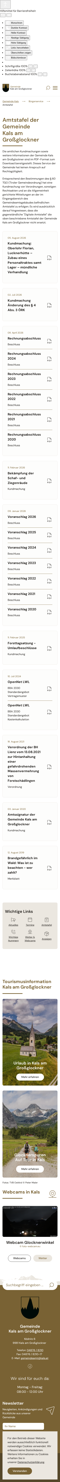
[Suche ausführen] (52, 1285)
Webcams (19, 1258)
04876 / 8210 (35, 1350)
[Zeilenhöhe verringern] (28, 70)
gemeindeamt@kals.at (34, 1358)
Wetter (42, 1258)
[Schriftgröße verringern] (30, 66)
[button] (48, 88)
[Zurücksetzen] (3, 15)
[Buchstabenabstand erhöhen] (45, 74)
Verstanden (20, 1471)
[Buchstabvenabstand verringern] (40, 74)
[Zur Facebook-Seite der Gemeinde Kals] (30, 1366)
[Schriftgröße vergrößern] (35, 66)
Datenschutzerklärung (31, 1462)
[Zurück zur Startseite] (17, 88)
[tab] (23, 1232)
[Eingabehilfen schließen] (9, 15)
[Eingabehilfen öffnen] (5, 4)
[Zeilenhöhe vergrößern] (33, 70)
